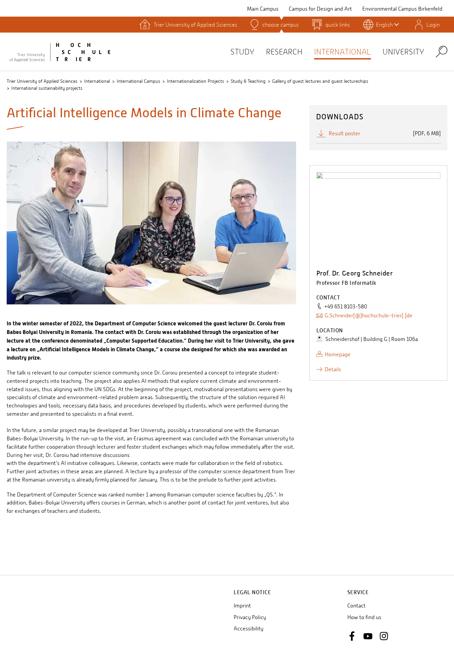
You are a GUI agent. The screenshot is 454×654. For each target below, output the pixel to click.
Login (433, 24)
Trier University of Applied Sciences (42, 81)
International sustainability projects (46, 88)
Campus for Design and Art (320, 9)
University (403, 51)
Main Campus (263, 9)
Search (441, 51)
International (342, 51)
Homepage (338, 354)
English (384, 24)
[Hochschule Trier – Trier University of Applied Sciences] (60, 51)
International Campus (138, 81)
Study (242, 51)
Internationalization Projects (195, 81)
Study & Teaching (248, 81)
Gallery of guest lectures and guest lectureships (320, 81)
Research (284, 51)
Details (333, 369)
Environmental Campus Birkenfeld (402, 9)
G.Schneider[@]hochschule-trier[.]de (368, 315)
